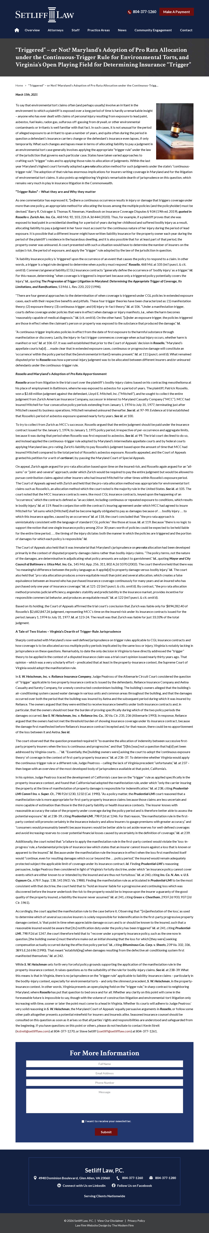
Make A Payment (176, 12)
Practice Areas (99, 30)
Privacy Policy (136, 1220)
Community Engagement (153, 30)
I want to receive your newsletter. (108, 1121)
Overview (32, 30)
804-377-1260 (144, 11)
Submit (106, 1132)
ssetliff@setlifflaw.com (114, 1031)
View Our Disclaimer (110, 1220)
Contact (186, 30)
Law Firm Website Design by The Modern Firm (104, 1225)
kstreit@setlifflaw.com (33, 1031)
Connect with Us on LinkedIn (84, 1185)
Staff (76, 30)
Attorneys (55, 30)
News (122, 30)
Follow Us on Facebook (134, 1185)
